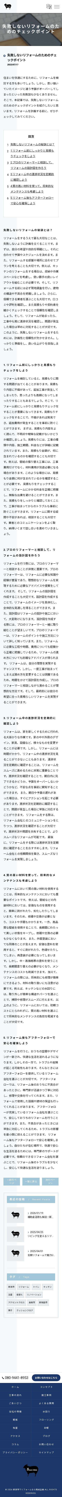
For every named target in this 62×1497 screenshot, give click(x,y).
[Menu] (57, 6)
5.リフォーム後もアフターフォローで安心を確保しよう (32, 200)
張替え (20, 1294)
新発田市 (43, 1302)
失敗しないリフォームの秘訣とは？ (33, 144)
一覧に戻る (31, 1181)
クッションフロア (25, 1310)
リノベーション (34, 1294)
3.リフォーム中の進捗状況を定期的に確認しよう (32, 177)
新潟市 (11, 1287)
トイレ (36, 1287)
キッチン (47, 1287)
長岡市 (32, 1302)
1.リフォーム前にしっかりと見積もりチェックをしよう (32, 153)
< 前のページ (11, 1181)
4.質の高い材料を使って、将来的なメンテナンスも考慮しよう (32, 188)
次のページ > (50, 1181)
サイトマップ (46, 1452)
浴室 (10, 1294)
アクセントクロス (16, 1302)
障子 (10, 1310)
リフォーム (24, 1287)
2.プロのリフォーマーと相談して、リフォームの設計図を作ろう (32, 165)
